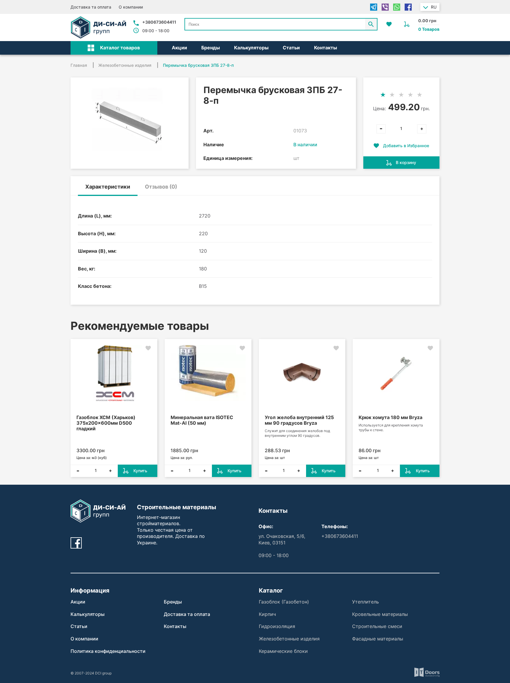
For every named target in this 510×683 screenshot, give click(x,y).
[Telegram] (373, 7)
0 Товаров (428, 29)
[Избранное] (389, 24)
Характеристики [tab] (107, 187)
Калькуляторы (251, 48)
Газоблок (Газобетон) (284, 602)
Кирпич (267, 614)
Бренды (210, 48)
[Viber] (385, 7)
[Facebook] (408, 7)
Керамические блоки (283, 651)
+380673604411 (159, 22)
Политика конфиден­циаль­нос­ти (108, 651)
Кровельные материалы (380, 614)
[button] (114, 48)
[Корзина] (407, 24)
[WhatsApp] (396, 7)
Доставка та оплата (91, 6)
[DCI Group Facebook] (76, 543)
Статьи (291, 48)
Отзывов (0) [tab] (161, 187)
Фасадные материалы (377, 639)
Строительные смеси (377, 626)
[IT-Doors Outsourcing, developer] (426, 673)
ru (434, 6)
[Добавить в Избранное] (148, 348)
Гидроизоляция (277, 626)
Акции (179, 48)
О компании (131, 6)
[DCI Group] (98, 27)
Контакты (325, 48)
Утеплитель (365, 602)
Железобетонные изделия (289, 639)
